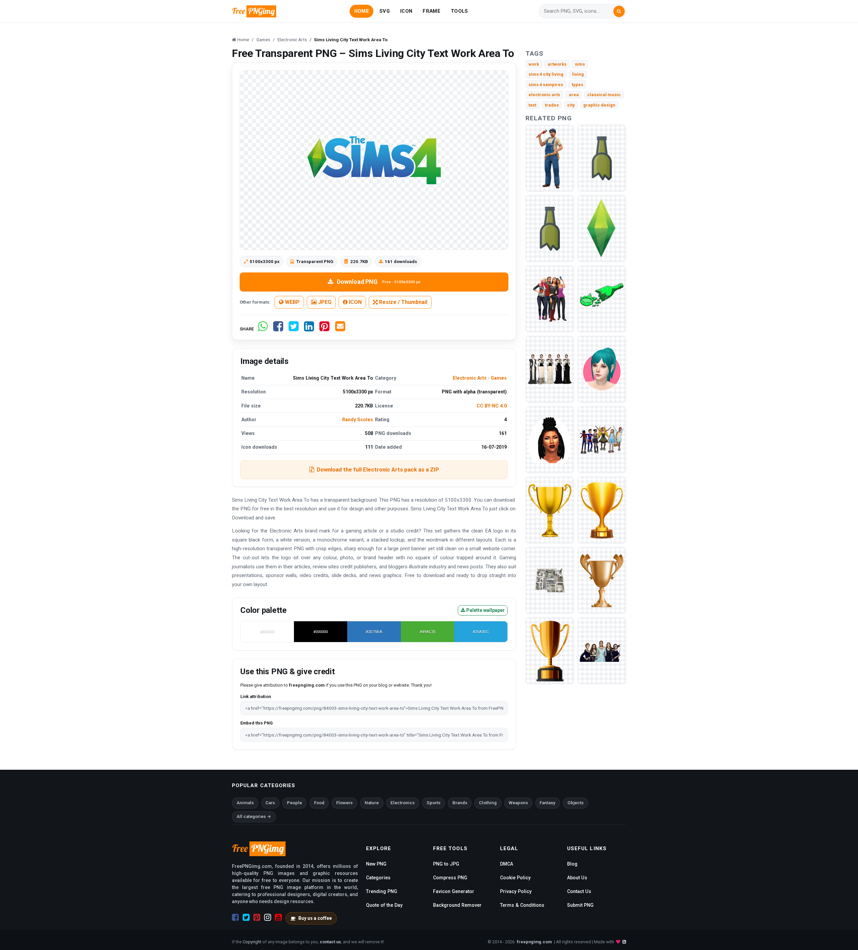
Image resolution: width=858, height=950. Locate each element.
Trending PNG (381, 891)
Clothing (488, 802)
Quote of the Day (384, 905)
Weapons (518, 802)
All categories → (254, 816)
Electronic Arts (470, 378)
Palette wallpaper (485, 610)
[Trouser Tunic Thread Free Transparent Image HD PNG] (550, 369)
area (574, 94)
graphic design (599, 105)
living (578, 74)
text (532, 105)
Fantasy (547, 802)
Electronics (402, 802)
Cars (270, 802)
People (294, 802)
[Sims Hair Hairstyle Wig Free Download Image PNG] (601, 369)
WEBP (292, 302)
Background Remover (457, 905)
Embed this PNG (256, 722)
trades (552, 105)
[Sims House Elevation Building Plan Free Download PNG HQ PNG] (550, 580)
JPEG (324, 302)
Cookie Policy (515, 877)
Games (499, 378)
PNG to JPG (446, 864)
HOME (361, 11)
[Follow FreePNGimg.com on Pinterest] (256, 917)
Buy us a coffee (315, 918)
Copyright (252, 941)
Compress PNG (450, 877)
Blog (572, 864)
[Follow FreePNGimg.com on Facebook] (235, 917)
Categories (378, 877)
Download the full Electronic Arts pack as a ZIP (378, 469)
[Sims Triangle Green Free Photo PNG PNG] (601, 228)
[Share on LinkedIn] (309, 328)
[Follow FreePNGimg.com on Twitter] (246, 917)
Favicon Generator (453, 891)
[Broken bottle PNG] (601, 158)
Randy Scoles (357, 419)
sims (580, 64)
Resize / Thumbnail (402, 302)
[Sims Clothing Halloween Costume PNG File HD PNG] (601, 439)
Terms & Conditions (522, 905)
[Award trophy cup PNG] (550, 509)
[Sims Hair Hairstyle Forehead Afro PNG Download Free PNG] (550, 439)
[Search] (619, 11)
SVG (384, 11)
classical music (604, 94)
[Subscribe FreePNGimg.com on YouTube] (278, 917)
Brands (459, 802)
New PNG (376, 864)
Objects (575, 802)
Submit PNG (580, 905)
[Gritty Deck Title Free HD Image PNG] (601, 650)
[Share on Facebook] (278, 328)
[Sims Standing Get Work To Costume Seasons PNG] (550, 158)
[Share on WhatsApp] (262, 328)
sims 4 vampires (546, 84)
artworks (557, 64)
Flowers (344, 802)
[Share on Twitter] (293, 328)
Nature (372, 802)
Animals (245, 802)
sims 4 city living (546, 74)
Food (319, 802)
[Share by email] (340, 328)
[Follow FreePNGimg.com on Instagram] (267, 917)
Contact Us (579, 891)
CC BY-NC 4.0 (492, 405)
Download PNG (378, 281)
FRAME (431, 11)
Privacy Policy (516, 891)
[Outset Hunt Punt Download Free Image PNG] (550, 298)
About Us (577, 877)
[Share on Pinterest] (324, 328)
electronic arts (544, 94)
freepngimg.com (534, 941)
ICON (406, 11)
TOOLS (459, 11)
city (571, 105)
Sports (433, 802)
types (577, 84)
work (534, 64)
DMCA (506, 864)
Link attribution (255, 696)
